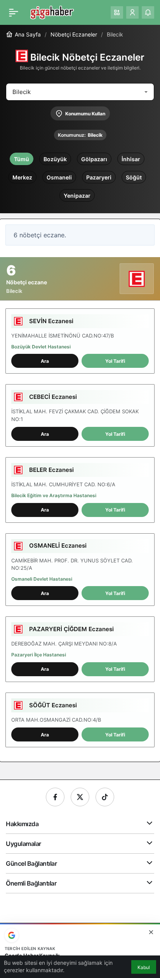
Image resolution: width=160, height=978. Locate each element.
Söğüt (134, 177)
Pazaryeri (98, 177)
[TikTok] (105, 797)
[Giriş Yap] (132, 12)
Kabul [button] (143, 967)
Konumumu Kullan (85, 114)
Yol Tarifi (115, 361)
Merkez (22, 177)
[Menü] (13, 12)
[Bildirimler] (148, 12)
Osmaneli (59, 177)
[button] (117, 12)
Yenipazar (77, 195)
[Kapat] (151, 932)
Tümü (21, 159)
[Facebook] (55, 797)
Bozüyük (55, 159)
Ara (45, 361)
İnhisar (131, 159)
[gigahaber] (52, 12)
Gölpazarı (94, 159)
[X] (80, 797)
